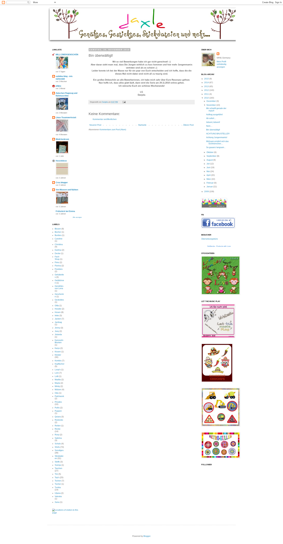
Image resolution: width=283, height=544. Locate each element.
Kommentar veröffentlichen (105, 119)
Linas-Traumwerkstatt (66, 117)
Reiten (58, 426)
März (209, 179)
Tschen (58, 481)
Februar (210, 183)
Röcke (57, 429)
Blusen (58, 229)
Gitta (57, 305)
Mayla (57, 383)
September (212, 156)
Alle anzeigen (77, 217)
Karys (57, 348)
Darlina (58, 250)
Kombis (58, 361)
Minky (57, 386)
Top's (57, 477)
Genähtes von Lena (59, 287)
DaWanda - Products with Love (219, 246)
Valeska (58, 496)
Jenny (57, 328)
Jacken (58, 319)
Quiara (58, 417)
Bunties (58, 235)
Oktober (210, 152)
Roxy (57, 435)
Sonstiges (59, 450)
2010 (206, 98)
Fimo (57, 262)
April (209, 175)
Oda (56, 393)
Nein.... (209, 126)
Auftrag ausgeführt (214, 114)
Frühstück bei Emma (65, 211)
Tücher (58, 484)
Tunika (58, 487)
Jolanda (58, 334)
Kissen (58, 352)
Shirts (57, 447)
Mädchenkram (62, 139)
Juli (208, 164)
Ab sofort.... (211, 118)
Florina (58, 266)
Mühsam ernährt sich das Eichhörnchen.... (217, 142)
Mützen (58, 389)
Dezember (211, 101)
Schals (58, 444)
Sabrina (58, 438)
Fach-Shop (57, 258)
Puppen (58, 411)
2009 (206, 191)
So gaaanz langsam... (216, 147)
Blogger (146, 536)
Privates (58, 402)
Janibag (58, 322)
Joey (57, 331)
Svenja (58, 465)
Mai (208, 171)
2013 (206, 86)
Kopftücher (59, 364)
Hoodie (58, 309)
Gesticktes (59, 300)
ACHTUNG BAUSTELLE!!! (217, 134)
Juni (209, 167)
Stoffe (57, 462)
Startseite (142, 125)
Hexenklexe (61, 161)
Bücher (58, 232)
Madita (58, 379)
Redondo (59, 420)
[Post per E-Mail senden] (124, 102)
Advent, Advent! (213, 122)
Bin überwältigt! (213, 130)
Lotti (56, 376)
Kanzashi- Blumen (59, 341)
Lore (57, 373)
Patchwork (59, 396)
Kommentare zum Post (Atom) (113, 129)
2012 (206, 90)
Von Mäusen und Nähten (67, 190)
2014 (206, 82)
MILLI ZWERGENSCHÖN (67, 54)
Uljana (58, 493)
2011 (206, 94)
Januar (210, 186)
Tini (56, 474)
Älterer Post (188, 125)
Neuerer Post (95, 125)
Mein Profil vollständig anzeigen (221, 64)
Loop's (58, 369)
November (211, 105)
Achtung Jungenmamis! (216, 137)
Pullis (57, 408)
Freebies (59, 269)
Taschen (58, 468)
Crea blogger (62, 182)
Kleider (58, 355)
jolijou (58, 86)
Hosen (58, 312)
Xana (57, 502)
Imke (57, 315)
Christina (59, 244)
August (210, 160)
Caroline (58, 239)
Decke (57, 253)
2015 (206, 79)
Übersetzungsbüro (209, 239)
